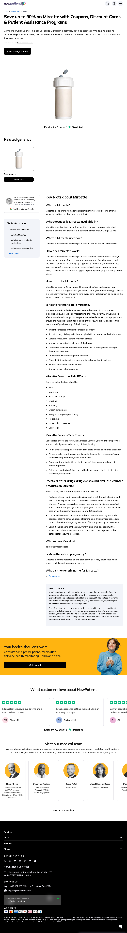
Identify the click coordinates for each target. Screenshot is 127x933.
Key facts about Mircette (18, 229)
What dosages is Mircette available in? (21, 241)
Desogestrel (54, 576)
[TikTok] (25, 861)
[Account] (114, 3)
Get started (35, 665)
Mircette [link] (26, 11)
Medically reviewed (21, 197)
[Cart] (107, 3)
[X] (5, 861)
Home (6, 11)
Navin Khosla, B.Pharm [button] (22, 202)
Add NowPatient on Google (23, 209)
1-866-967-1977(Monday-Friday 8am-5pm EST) (29, 886)
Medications (15, 11)
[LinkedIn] (35, 861)
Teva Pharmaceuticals (25, 43)
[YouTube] (30, 861)
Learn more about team (63, 810)
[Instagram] (10, 861)
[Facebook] (15, 861)
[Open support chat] (120, 926)
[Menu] (120, 3)
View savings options (17, 51)
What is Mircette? (18, 235)
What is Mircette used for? (22, 248)
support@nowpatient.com (19, 890)
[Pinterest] (20, 861)
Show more (13, 253)
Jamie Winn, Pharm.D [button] (24, 198)
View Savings (19, 179)
